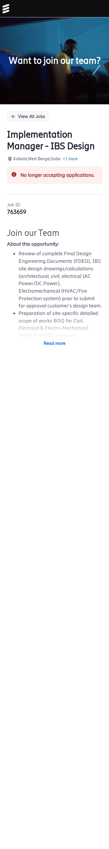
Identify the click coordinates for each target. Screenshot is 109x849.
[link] (5, 8)
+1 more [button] (70, 158)
